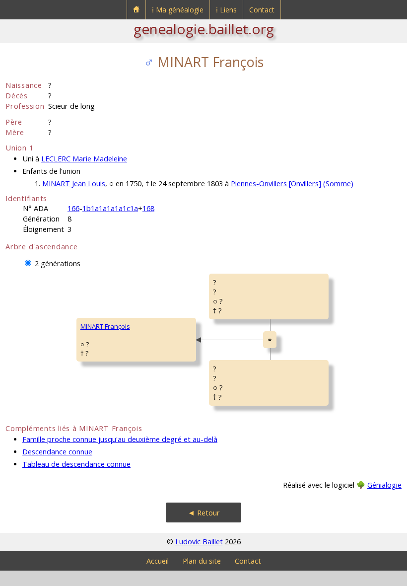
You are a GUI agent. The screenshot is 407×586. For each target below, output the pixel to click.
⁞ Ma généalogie (178, 9)
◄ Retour (204, 512)
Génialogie (384, 485)
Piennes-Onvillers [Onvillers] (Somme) (292, 183)
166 (73, 208)
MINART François (105, 326)
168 (148, 208)
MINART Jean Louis (73, 183)
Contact (261, 9)
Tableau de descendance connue (76, 464)
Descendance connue (57, 451)
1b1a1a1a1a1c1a (110, 208)
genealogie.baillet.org (204, 28)
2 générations (57, 263)
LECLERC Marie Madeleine (84, 158)
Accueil (157, 561)
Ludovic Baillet (199, 541)
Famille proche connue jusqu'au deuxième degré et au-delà (119, 439)
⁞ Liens (226, 9)
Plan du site (202, 561)
